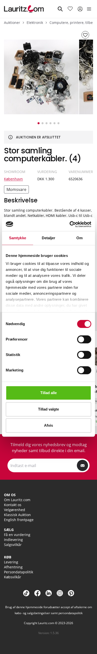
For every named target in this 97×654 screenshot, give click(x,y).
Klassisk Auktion (17, 514)
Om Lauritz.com (17, 499)
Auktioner (12, 22)
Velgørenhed (14, 509)
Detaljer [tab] (48, 238)
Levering (11, 562)
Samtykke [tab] (17, 238)
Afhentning (13, 567)
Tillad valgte (48, 409)
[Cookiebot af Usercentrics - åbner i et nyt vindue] (69, 224)
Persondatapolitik (18, 572)
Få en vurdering (17, 534)
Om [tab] (79, 238)
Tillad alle (48, 393)
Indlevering (13, 539)
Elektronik (35, 22)
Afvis (48, 425)
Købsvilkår (12, 577)
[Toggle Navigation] (89, 9)
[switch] (84, 339)
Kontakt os (12, 504)
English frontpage (19, 519)
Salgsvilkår (13, 544)
